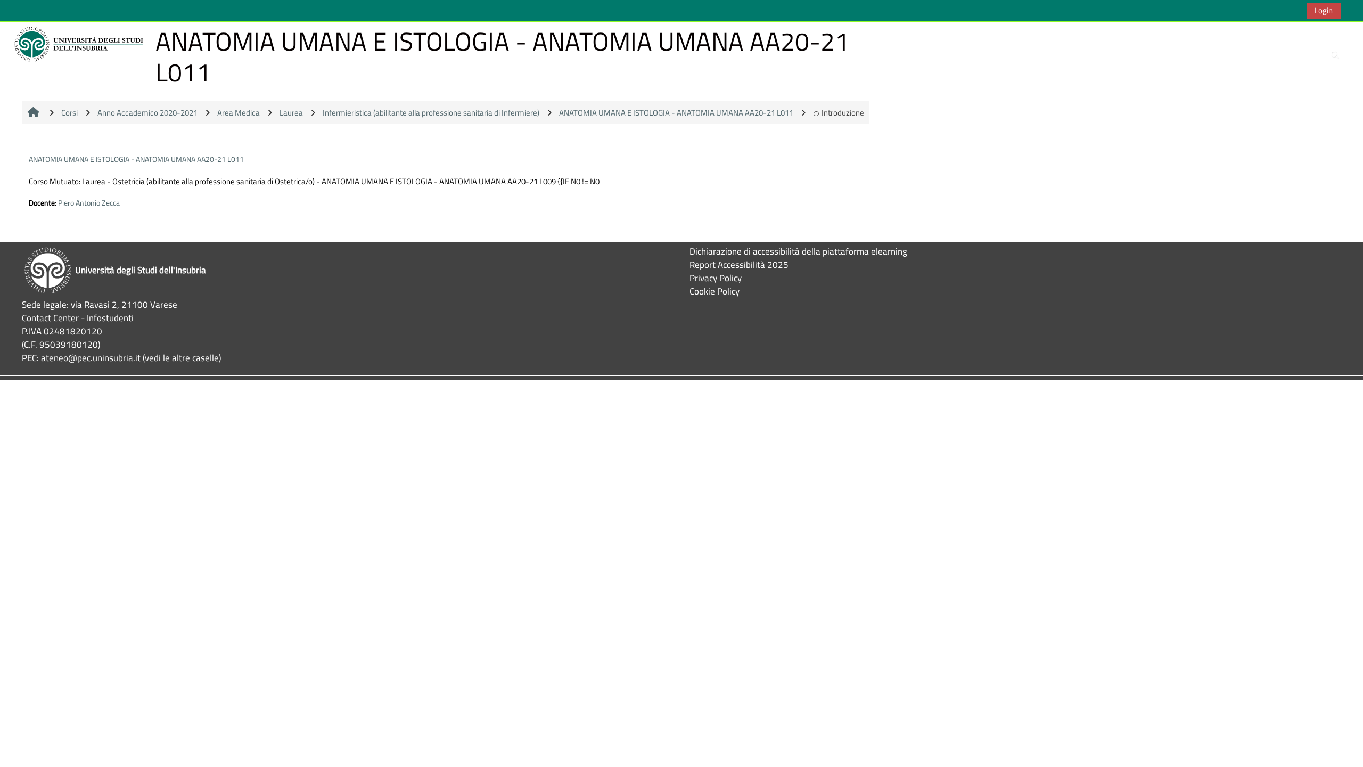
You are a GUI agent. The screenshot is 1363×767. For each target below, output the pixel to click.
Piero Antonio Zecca (89, 203)
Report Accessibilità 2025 (739, 264)
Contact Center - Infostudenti (78, 317)
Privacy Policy (715, 277)
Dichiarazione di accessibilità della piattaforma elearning (798, 251)
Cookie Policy (714, 291)
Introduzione (843, 113)
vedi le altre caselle (182, 357)
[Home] (80, 43)
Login (1324, 10)
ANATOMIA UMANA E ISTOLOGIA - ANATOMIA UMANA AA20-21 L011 (136, 159)
